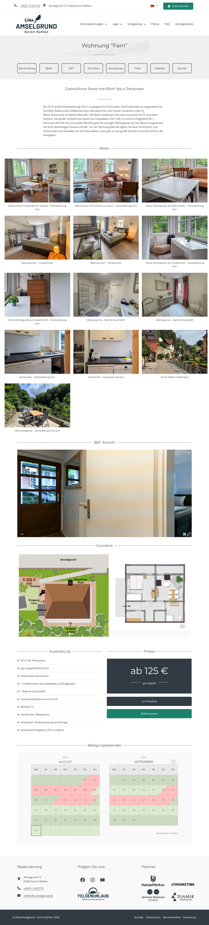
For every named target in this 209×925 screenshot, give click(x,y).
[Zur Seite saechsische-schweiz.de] (153, 895)
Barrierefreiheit (172, 917)
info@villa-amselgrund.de (38, 896)
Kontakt (138, 917)
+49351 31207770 (30, 6)
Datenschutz (153, 917)
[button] (105, 24)
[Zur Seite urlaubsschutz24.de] (153, 880)
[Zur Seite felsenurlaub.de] (93, 894)
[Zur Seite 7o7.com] (182, 884)
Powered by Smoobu (167, 833)
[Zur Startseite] (36, 23)
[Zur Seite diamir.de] (182, 896)
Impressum (189, 917)
